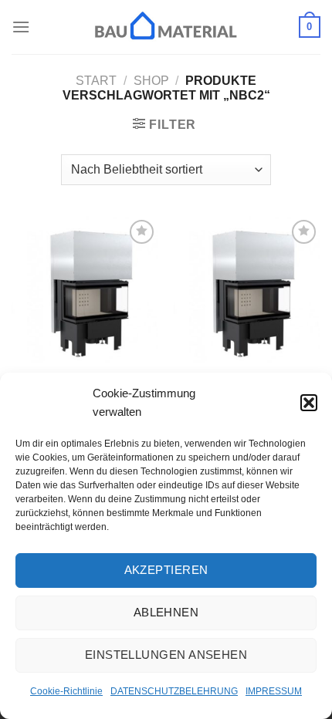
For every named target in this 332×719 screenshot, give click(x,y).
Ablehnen (166, 612)
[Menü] (21, 27)
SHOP (151, 80)
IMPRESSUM (274, 691)
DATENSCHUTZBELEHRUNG (174, 691)
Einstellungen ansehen (166, 654)
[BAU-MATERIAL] (166, 27)
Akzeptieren (166, 569)
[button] (309, 402)
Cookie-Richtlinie (66, 691)
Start (96, 80)
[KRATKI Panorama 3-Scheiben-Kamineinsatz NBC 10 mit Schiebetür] (247, 289)
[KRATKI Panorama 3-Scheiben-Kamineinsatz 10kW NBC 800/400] (85, 289)
